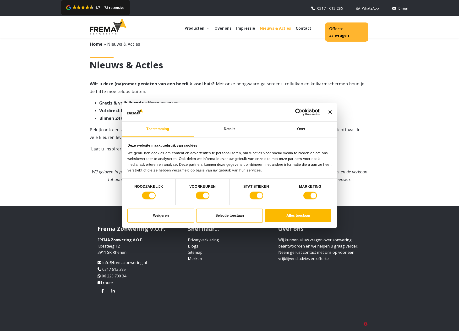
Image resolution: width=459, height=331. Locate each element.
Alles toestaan (298, 215)
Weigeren (161, 215)
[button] (96, 7)
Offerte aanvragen (339, 32)
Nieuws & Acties (275, 28)
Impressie (245, 28)
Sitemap (195, 252)
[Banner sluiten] (330, 112)
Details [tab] (229, 129)
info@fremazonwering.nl (124, 262)
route (108, 282)
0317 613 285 (114, 269)
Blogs (193, 246)
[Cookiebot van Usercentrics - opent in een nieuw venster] (299, 112)
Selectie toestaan (229, 215)
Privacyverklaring (203, 240)
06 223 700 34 (114, 276)
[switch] (202, 195)
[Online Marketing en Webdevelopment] (366, 323)
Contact (303, 28)
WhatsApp (370, 8)
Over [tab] (301, 129)
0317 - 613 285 (330, 8)
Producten (194, 28)
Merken (195, 258)
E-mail (403, 8)
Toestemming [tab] (157, 129)
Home (96, 44)
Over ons (222, 28)
